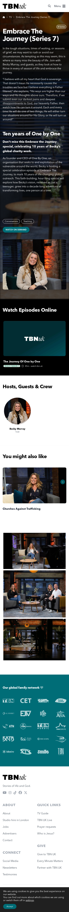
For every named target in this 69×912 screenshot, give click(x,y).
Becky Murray (17, 428)
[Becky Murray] (17, 411)
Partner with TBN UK (49, 867)
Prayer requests (46, 826)
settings (30, 900)
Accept (10, 906)
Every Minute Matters (50, 861)
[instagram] (10, 793)
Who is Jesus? (46, 833)
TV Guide (42, 813)
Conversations (11, 221)
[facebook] (20, 793)
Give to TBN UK (46, 854)
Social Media (10, 861)
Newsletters (10, 867)
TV (10, 17)
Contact (7, 840)
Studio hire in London (16, 820)
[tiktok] (15, 793)
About (6, 813)
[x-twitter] (25, 793)
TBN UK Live (44, 820)
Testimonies (10, 874)
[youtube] (5, 793)
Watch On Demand (16, 229)
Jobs (6, 826)
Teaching (27, 221)
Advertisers (9, 833)
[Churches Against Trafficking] (34, 485)
